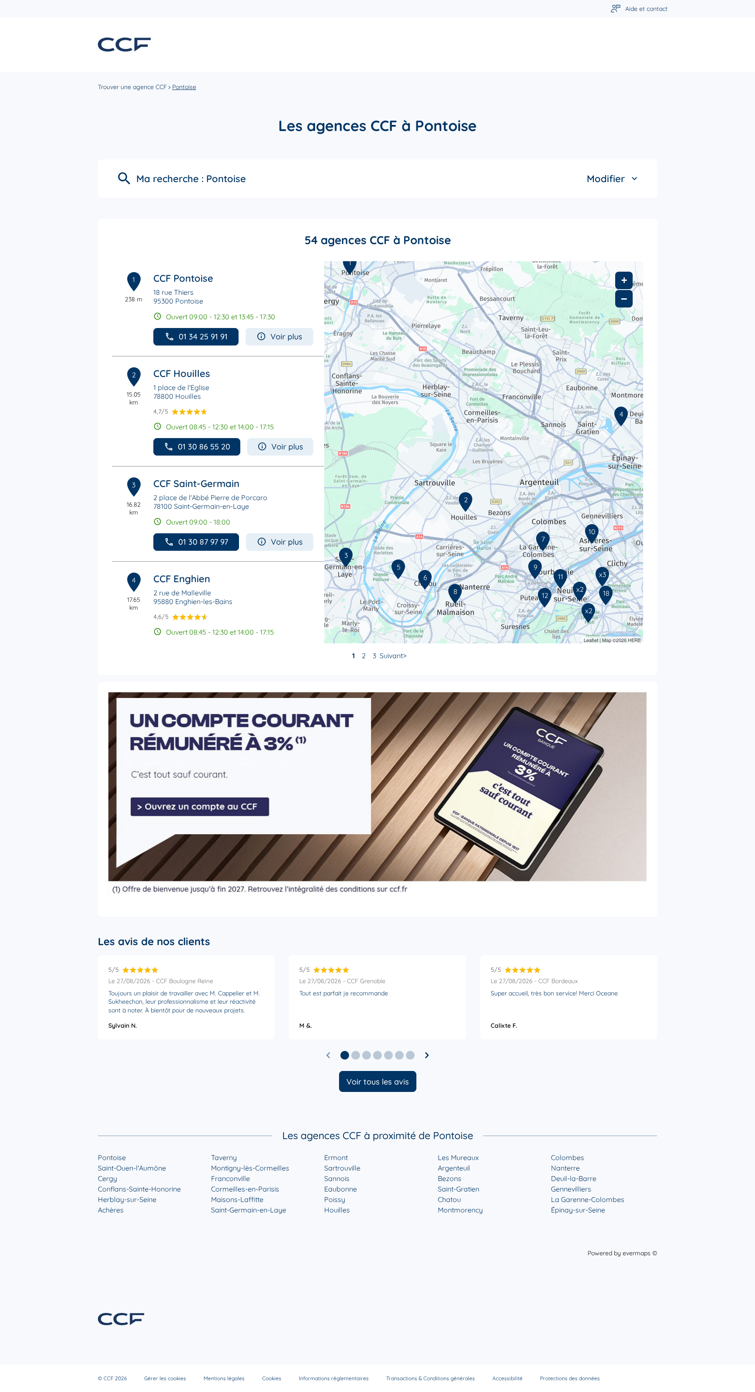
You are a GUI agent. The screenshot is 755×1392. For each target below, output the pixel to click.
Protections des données (570, 1378)
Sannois (337, 1178)
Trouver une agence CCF (132, 87)
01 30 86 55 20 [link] (204, 447)
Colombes (567, 1157)
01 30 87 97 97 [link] (203, 542)
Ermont (336, 1157)
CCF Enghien (181, 579)
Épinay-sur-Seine (578, 1209)
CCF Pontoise (183, 278)
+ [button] (624, 280)
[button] (344, 1055)
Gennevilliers (571, 1189)
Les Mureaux (458, 1157)
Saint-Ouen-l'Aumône (132, 1168)
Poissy (334, 1199)
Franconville (230, 1178)
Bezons (449, 1178)
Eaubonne (340, 1189)
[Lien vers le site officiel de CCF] (124, 45)
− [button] (624, 299)
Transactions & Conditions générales (430, 1378)
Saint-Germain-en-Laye (248, 1209)
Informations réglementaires (334, 1378)
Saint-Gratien (458, 1189)
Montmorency (460, 1209)
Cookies (271, 1378)
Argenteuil (454, 1168)
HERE (634, 639)
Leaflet (591, 639)
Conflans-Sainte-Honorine (139, 1189)
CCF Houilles (181, 373)
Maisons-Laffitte (237, 1199)
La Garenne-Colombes (587, 1199)
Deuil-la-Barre (573, 1178)
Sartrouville (342, 1168)
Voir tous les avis (377, 1082)
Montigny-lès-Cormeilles (250, 1168)
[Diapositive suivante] (427, 1055)
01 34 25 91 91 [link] (203, 337)
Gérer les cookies (165, 1378)
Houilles (337, 1209)
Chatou (449, 1199)
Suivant (391, 655)
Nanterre (565, 1168)
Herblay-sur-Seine (127, 1199)
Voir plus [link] (286, 337)
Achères (111, 1209)
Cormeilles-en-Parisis (245, 1189)
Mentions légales (224, 1378)
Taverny (224, 1157)
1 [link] (353, 655)
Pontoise (112, 1157)
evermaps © (640, 1253)
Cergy (107, 1178)
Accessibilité (507, 1378)
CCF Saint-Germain (196, 483)
